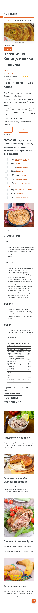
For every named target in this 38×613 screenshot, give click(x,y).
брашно (19, 171)
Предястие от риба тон (17, 437)
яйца (17, 163)
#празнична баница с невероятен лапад (17, 389)
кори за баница (22, 159)
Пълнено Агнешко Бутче (18, 541)
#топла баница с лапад (12, 394)
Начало (6, 20)
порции (7, 134)
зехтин (20, 193)
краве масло (22, 167)
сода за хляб (21, 179)
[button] (19, 77)
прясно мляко (22, 197)
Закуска (7, 70)
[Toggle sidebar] (1, 17)
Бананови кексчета (15, 586)
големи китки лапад (24, 190)
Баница (7, 49)
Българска (8, 73)
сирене (24, 175)
